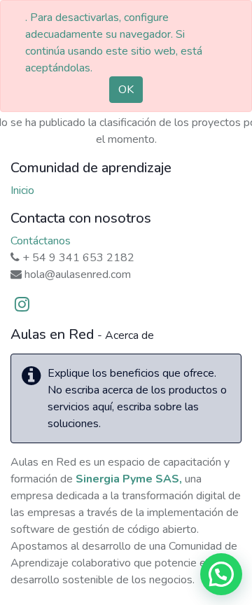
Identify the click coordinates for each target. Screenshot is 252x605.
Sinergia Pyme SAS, (129, 479)
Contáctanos (40, 241)
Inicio (22, 190)
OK (126, 89)
